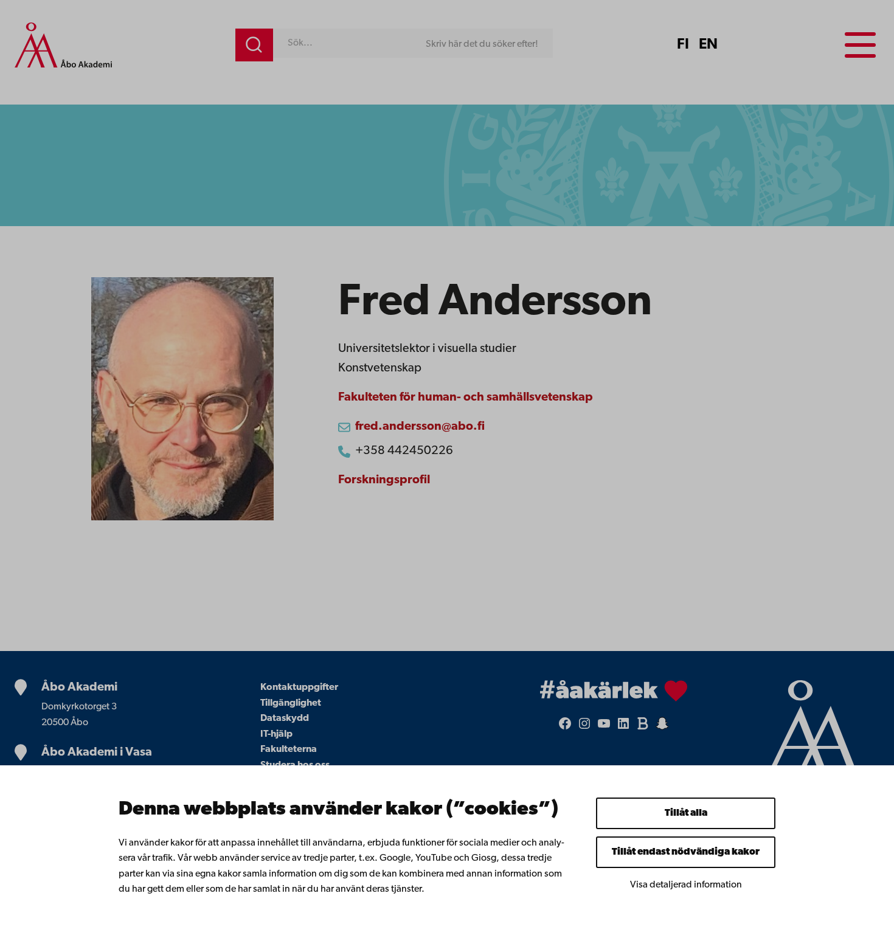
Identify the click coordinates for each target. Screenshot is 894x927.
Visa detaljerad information (686, 885)
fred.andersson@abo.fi (420, 427)
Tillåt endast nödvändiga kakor (686, 852)
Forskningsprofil (384, 480)
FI (683, 45)
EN (708, 45)
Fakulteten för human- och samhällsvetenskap (465, 397)
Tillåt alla (686, 813)
